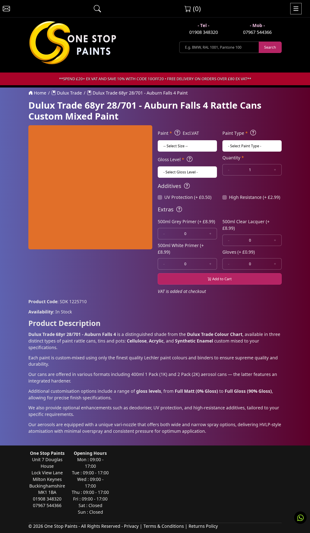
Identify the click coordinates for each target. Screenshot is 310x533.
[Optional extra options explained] (179, 209)
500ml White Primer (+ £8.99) (181, 248)
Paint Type (235, 133)
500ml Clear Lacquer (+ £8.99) (246, 224)
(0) (196, 8)
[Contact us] (6, 8)
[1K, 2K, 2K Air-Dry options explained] (177, 132)
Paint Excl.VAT (178, 133)
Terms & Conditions (163, 526)
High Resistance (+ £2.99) (254, 197)
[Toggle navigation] (296, 8)
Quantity (233, 158)
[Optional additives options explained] (187, 185)
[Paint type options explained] (253, 132)
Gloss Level (171, 159)
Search (270, 47)
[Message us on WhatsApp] (300, 517)
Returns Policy (203, 526)
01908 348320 (203, 32)
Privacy (131, 526)
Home (39, 93)
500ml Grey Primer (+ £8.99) (186, 221)
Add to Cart (221, 278)
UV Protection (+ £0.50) (188, 197)
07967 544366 (257, 32)
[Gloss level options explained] (189, 159)
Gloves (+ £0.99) (238, 252)
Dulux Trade (69, 93)
